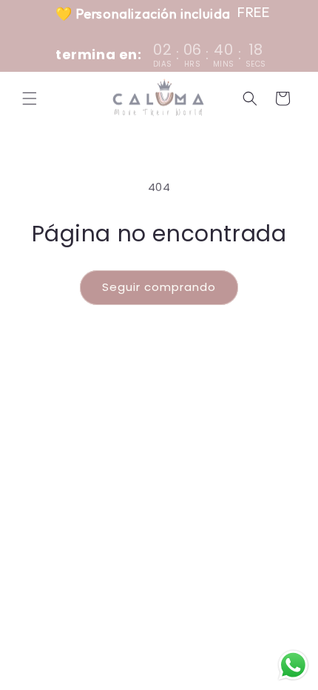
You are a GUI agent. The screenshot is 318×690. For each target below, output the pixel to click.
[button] (29, 98)
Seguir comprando (159, 287)
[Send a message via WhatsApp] (293, 665)
